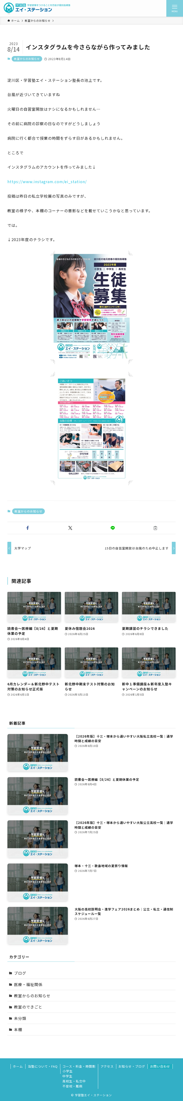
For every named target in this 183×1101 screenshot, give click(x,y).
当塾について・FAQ (43, 1066)
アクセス (107, 1066)
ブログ (20, 973)
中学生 (67, 1076)
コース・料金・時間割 (79, 1066)
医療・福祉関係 (28, 984)
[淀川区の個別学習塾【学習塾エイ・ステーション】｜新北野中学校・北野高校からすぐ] (37, 8)
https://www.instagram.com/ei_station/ (47, 181)
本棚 (18, 1029)
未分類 (20, 1018)
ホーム (18, 1066)
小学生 (68, 1071)
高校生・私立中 (74, 1081)
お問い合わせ (160, 1066)
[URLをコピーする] (155, 528)
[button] (27, 528)
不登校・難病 (72, 1086)
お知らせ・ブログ (131, 1066)
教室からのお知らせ (27, 59)
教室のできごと (28, 1007)
